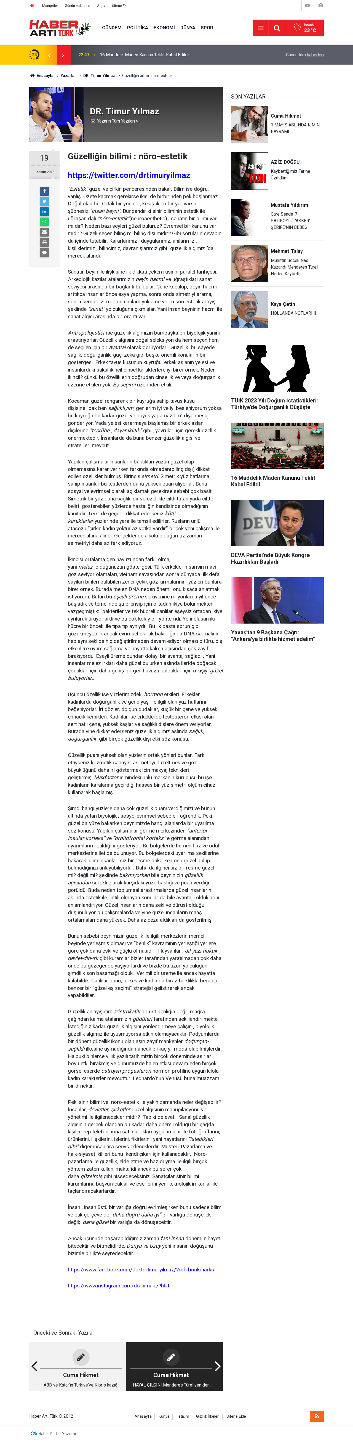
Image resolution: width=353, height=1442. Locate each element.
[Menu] (261, 28)
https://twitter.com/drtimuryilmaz (129, 175)
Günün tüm (305, 54)
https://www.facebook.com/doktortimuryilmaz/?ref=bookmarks (141, 1269)
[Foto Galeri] (321, 5)
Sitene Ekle (120, 6)
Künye (164, 1416)
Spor (207, 27)
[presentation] (49, 55)
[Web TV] (307, 5)
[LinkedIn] (44, 211)
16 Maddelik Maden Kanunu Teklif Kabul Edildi (144, 54)
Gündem (112, 27)
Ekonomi (164, 27)
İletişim (182, 1416)
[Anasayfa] (32, 6)
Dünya (187, 27)
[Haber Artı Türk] (60, 27)
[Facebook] (44, 191)
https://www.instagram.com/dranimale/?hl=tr (119, 1285)
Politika (137, 27)
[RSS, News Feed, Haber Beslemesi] (317, 1416)
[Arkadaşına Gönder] (44, 232)
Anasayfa (143, 1416)
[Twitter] (44, 201)
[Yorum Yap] (44, 252)
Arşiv (101, 6)
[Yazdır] (44, 242)
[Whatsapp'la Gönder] (44, 222)
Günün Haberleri (77, 6)
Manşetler (50, 6)
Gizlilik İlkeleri (208, 1416)
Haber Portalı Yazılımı (57, 1434)
